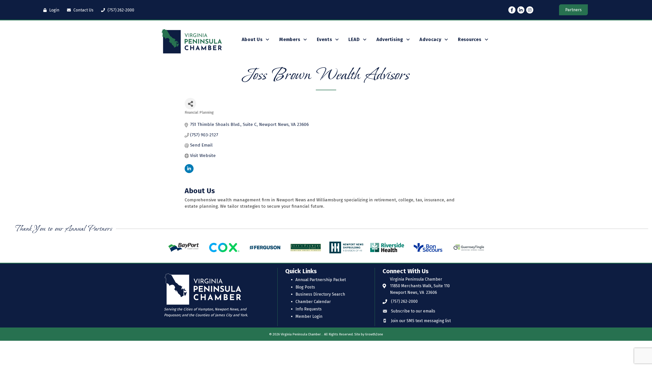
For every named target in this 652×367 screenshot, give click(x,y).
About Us (252, 39)
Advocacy (430, 39)
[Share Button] (190, 103)
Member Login (308, 316)
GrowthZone (374, 334)
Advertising (389, 39)
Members (289, 39)
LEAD (354, 39)
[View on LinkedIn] (189, 171)
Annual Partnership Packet (320, 279)
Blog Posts (305, 287)
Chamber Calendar (313, 301)
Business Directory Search (320, 294)
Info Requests (308, 309)
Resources (469, 39)
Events (324, 39)
